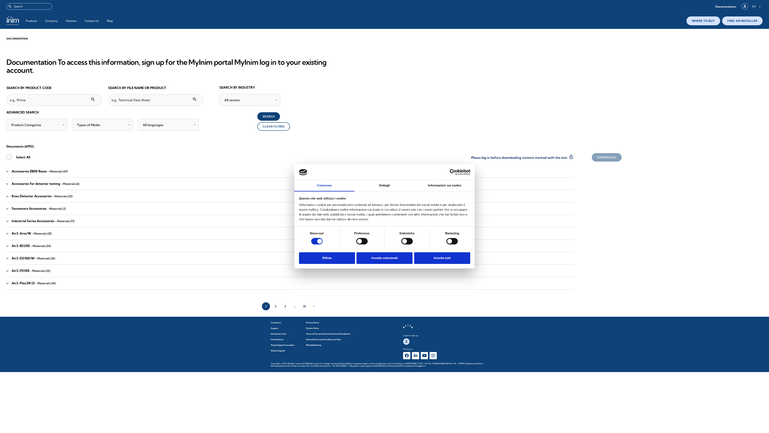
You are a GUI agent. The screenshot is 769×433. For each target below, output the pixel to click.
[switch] (362, 241)
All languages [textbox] (153, 125)
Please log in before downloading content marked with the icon (522, 157)
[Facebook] (406, 355)
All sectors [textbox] (232, 100)
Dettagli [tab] (384, 185)
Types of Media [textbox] (88, 125)
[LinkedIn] (415, 355)
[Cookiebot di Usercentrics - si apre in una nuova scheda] (452, 172)
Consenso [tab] (324, 185)
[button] (726, 6)
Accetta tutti (442, 258)
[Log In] (745, 6)
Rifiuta (327, 258)
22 (304, 306)
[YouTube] (424, 355)
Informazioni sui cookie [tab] (444, 185)
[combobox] (29, 6)
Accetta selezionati (384, 258)
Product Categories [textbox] (26, 125)
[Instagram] (433, 355)
